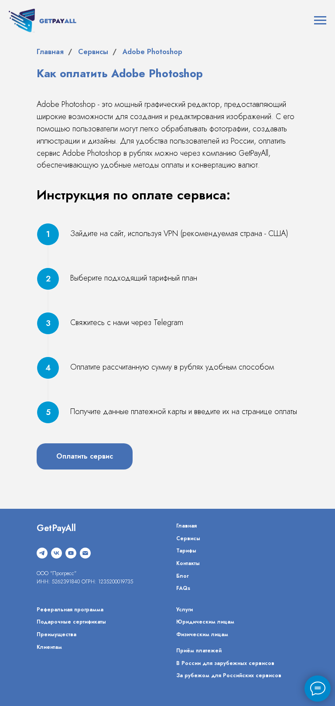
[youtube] (70, 553)
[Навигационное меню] (320, 20)
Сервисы (93, 52)
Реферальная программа (70, 609)
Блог (182, 576)
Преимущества (56, 634)
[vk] (56, 553)
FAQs (183, 588)
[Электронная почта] (85, 553)
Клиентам (49, 647)
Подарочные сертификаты (71, 622)
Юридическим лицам (205, 622)
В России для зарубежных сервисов (225, 663)
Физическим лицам (202, 634)
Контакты (188, 563)
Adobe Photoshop (152, 52)
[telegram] (42, 553)
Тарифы (186, 551)
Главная (50, 52)
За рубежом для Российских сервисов (228, 675)
